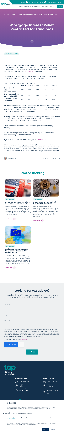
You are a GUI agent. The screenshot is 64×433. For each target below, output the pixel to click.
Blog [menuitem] (58, 400)
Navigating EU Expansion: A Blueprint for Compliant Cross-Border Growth (18, 251)
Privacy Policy (12, 418)
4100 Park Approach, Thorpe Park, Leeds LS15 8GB (52, 391)
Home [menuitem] (21, 6)
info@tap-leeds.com (50, 385)
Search (61, 2)
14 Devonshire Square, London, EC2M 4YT (23, 390)
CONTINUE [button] (45, 429)
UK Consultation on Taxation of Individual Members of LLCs (18, 203)
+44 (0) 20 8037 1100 (34, 2)
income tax (29, 71)
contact (41, 140)
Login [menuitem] (60, 6)
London (23, 2)
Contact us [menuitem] (48, 400)
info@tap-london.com (22, 385)
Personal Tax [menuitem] (27, 6)
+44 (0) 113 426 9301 (51, 2)
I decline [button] (53, 429)
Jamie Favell (12, 158)
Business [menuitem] (36, 6)
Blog (13, 14)
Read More (8, 219)
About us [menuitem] (36, 400)
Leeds (41, 2)
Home (6, 14)
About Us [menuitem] (52, 6)
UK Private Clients (11, 53)
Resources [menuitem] (45, 6)
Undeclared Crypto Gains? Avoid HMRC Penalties (44, 203)
